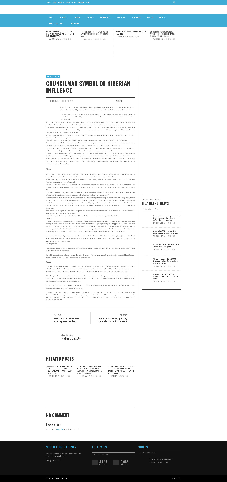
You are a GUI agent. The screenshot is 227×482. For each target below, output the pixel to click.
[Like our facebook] (116, 462)
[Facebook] (165, 2)
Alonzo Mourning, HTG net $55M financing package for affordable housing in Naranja (60, 33)
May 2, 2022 (124, 376)
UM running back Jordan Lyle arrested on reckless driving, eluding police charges (162, 33)
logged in (59, 429)
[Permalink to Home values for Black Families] (143, 463)
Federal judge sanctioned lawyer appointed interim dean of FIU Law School (94, 33)
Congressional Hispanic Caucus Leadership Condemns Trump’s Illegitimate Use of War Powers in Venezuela (59, 369)
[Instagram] (169, 2)
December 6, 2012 (67, 101)
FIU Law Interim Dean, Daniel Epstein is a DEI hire (131, 32)
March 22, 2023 (96, 376)
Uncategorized (53, 76)
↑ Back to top (176, 478)
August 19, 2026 (169, 39)
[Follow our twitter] (95, 462)
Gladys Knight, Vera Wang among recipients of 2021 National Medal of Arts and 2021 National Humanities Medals (90, 369)
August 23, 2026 (169, 223)
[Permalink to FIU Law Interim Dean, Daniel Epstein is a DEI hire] (131, 47)
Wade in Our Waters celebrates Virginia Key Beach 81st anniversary (166, 232)
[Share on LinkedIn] (133, 100)
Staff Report (115, 376)
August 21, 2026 (169, 236)
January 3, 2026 (65, 376)
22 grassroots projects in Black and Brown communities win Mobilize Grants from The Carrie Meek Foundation (121, 369)
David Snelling (54, 39)
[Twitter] (174, 2)
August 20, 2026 (65, 39)
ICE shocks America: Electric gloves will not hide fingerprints (166, 245)
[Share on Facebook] (125, 100)
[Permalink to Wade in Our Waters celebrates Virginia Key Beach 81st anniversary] (146, 234)
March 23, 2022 (164, 462)
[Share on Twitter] (129, 100)
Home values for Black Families (161, 459)
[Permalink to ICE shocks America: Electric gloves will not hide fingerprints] (146, 248)
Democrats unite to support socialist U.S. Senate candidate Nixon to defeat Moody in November (166, 217)
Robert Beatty (54, 376)
